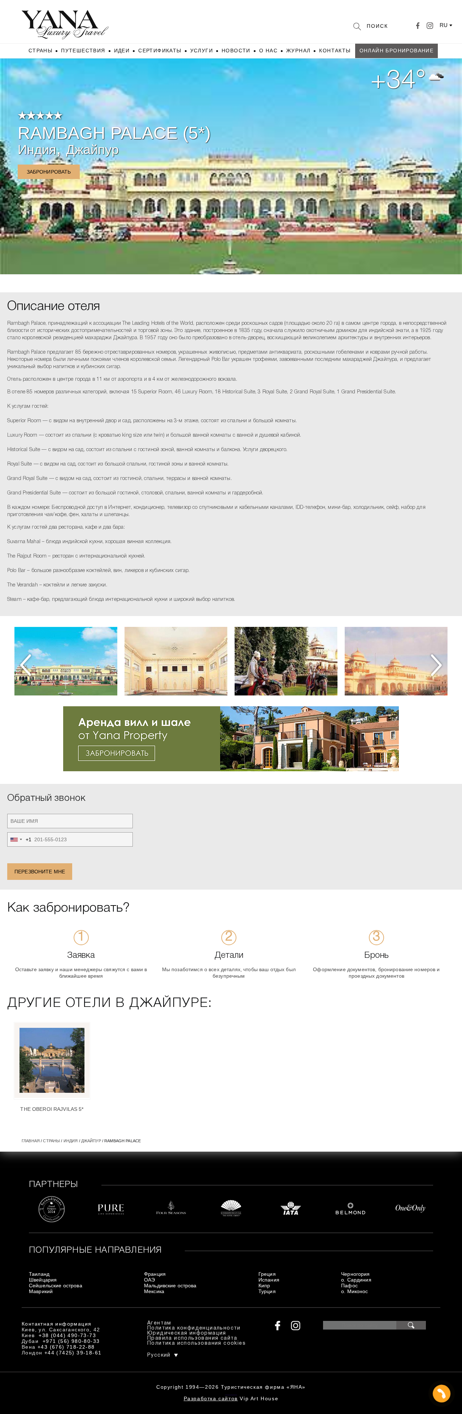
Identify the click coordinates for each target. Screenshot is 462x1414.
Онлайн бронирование (396, 50)
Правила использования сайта (192, 1338)
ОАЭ (149, 1280)
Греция (267, 1274)
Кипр (264, 1285)
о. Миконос (354, 1291)
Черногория (355, 1274)
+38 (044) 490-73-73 (67, 1335)
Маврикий (41, 1291)
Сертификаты (159, 50)
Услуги (201, 50)
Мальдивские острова (170, 1285)
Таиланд (39, 1274)
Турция (267, 1291)
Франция (155, 1274)
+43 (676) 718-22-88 (66, 1347)
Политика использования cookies (196, 1343)
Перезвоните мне (39, 871)
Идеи (122, 50)
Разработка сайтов (211, 1398)
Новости (236, 50)
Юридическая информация (186, 1333)
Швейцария (43, 1280)
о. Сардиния (356, 1280)
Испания (268, 1280)
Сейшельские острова (55, 1285)
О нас (268, 50)
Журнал (298, 50)
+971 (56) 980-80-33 (71, 1341)
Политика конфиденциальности (194, 1328)
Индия (37, 149)
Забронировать (49, 172)
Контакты (334, 50)
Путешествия (83, 50)
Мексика (154, 1291)
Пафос (349, 1285)
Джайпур (92, 149)
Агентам (159, 1323)
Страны (40, 50)
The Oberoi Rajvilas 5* (51, 1109)
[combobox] (19, 839)
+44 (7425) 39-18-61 (73, 1353)
